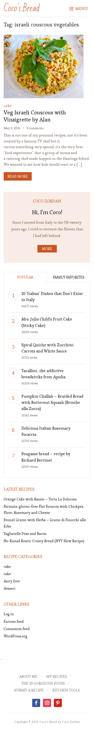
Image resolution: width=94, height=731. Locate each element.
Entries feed (14, 621)
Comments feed (17, 628)
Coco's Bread (22, 8)
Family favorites (68, 277)
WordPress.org (15, 636)
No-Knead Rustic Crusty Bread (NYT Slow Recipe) (44, 541)
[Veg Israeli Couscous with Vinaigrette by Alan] (44, 37)
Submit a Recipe (29, 690)
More (47, 248)
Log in (9, 614)
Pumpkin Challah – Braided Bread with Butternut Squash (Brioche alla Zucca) (52, 402)
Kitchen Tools (66, 690)
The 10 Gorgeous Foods (43, 683)
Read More (18, 176)
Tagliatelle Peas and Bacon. (25, 533)
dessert (10, 588)
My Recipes (56, 676)
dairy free (12, 581)
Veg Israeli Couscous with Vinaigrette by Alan (35, 116)
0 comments (35, 128)
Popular (25, 277)
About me (28, 676)
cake (8, 105)
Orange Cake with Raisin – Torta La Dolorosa (40, 499)
